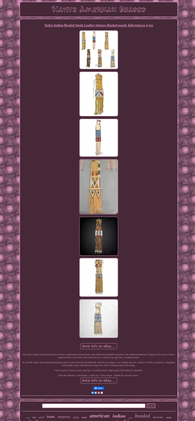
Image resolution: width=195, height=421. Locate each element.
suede (130, 418)
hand (84, 417)
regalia (168, 417)
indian (119, 416)
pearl (41, 417)
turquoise (64, 417)
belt (34, 417)
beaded (142, 416)
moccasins (158, 417)
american (100, 416)
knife (28, 418)
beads (51, 417)
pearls (76, 417)
